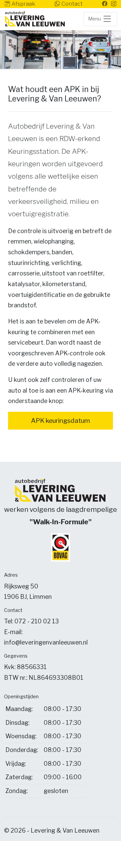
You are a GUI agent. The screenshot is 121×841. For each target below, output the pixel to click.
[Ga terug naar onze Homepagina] (35, 19)
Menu (95, 19)
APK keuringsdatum (60, 420)
